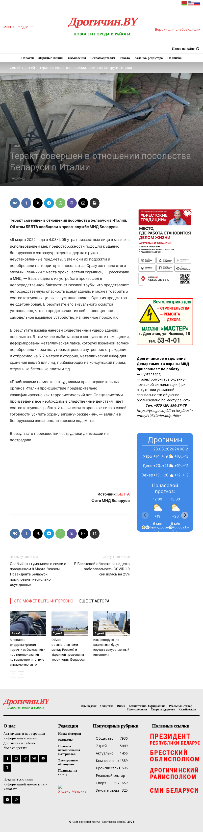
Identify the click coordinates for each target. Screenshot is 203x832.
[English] (191, 2)
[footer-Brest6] (175, 756)
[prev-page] (13, 674)
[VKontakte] (34, 758)
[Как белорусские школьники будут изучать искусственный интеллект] (111, 623)
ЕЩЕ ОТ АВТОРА (94, 601)
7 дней (30, 68)
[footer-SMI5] (175, 790)
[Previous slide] (145, 515)
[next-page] (21, 674)
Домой (15, 68)
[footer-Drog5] (175, 773)
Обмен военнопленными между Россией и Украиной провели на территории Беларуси (68, 649)
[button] (186, 48)
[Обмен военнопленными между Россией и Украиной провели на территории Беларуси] (69, 623)
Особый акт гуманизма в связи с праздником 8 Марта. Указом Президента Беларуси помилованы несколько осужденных (38, 574)
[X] (38, 203)
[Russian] (197, 2)
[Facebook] (26, 203)
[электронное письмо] (83, 203)
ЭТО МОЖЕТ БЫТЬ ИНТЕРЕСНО (43, 601)
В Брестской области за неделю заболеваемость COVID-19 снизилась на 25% (102, 569)
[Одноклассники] (7, 767)
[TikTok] (25, 758)
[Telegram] (49, 203)
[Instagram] (16, 758)
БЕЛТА (123, 494)
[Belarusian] (184, 2)
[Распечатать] (95, 203)
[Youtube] (43, 758)
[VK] (15, 203)
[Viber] (72, 203)
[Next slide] (184, 515)
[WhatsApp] (60, 203)
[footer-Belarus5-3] (175, 738)
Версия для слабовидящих (178, 29)
